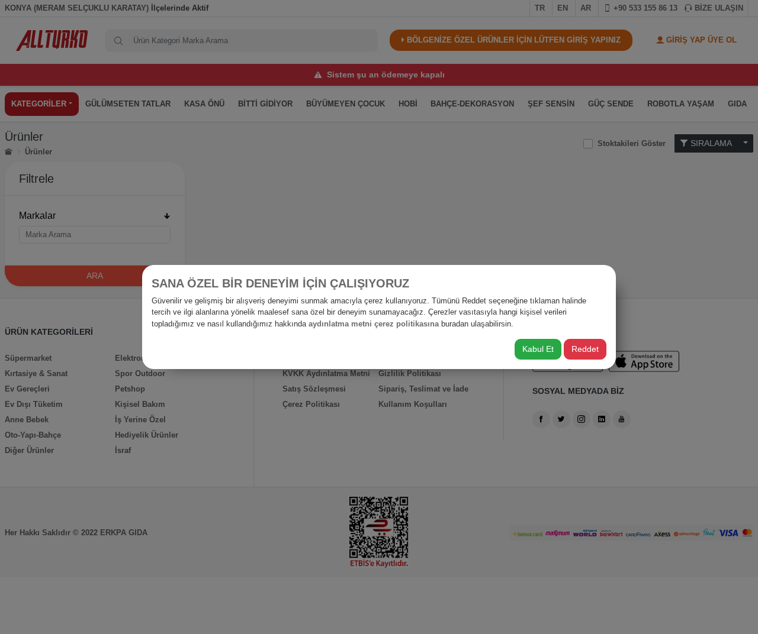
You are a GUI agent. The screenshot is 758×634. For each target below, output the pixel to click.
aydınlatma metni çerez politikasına (374, 323)
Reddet (585, 349)
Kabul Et (538, 349)
